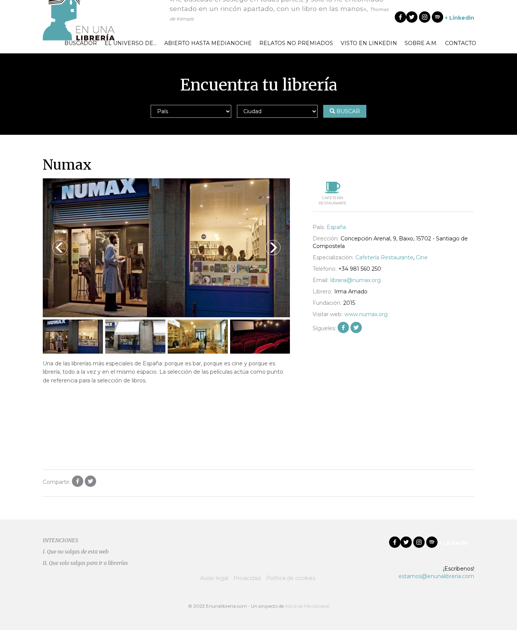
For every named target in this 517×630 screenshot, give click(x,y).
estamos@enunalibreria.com (436, 576)
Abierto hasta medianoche (208, 43)
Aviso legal (214, 578)
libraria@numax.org (355, 280)
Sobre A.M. (421, 43)
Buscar (347, 111)
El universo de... (130, 43)
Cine (422, 257)
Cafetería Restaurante (384, 257)
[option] (166, 247)
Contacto (460, 43)
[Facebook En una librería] (400, 17)
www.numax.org (366, 314)
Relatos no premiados (296, 43)
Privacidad (247, 578)
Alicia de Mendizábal (307, 606)
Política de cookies (290, 578)
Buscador (80, 43)
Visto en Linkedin (369, 43)
